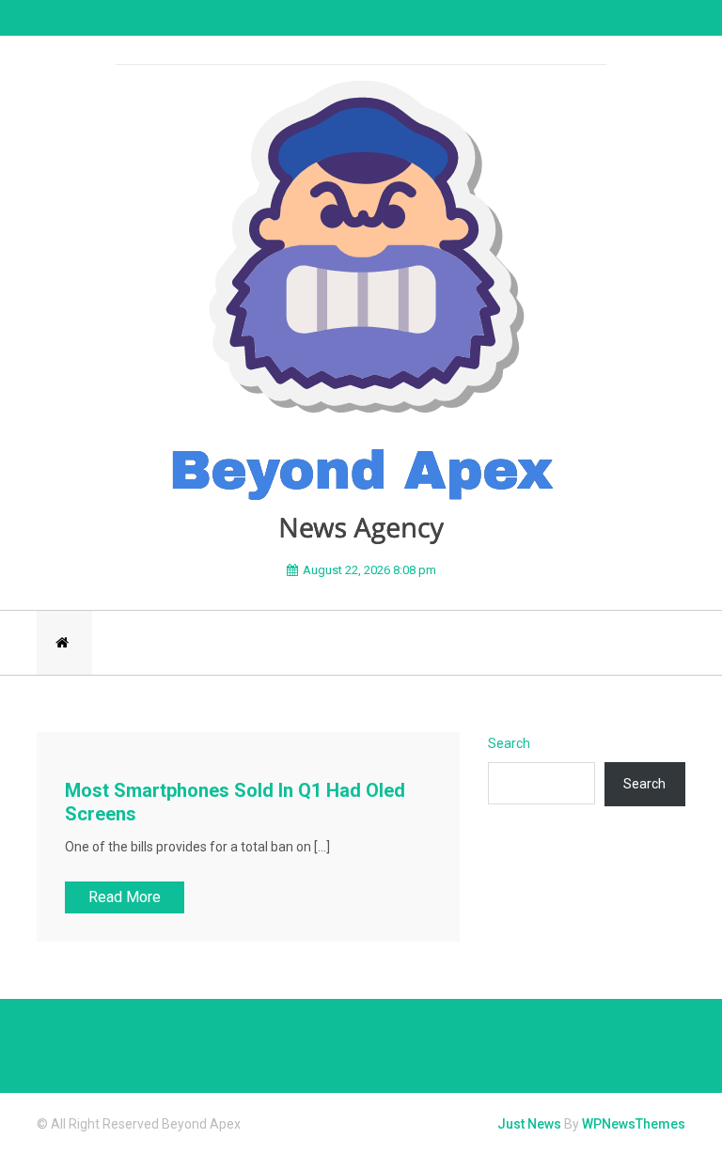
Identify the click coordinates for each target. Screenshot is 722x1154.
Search (509, 743)
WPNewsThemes (633, 1123)
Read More (124, 897)
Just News (529, 1123)
